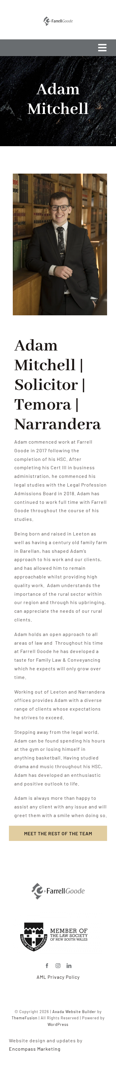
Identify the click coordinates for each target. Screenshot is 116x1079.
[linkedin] (69, 965)
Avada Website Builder (74, 1011)
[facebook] (47, 965)
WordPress (58, 1024)
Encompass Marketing (35, 1049)
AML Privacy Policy (58, 977)
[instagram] (58, 965)
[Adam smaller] (58, 885)
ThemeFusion (24, 1017)
